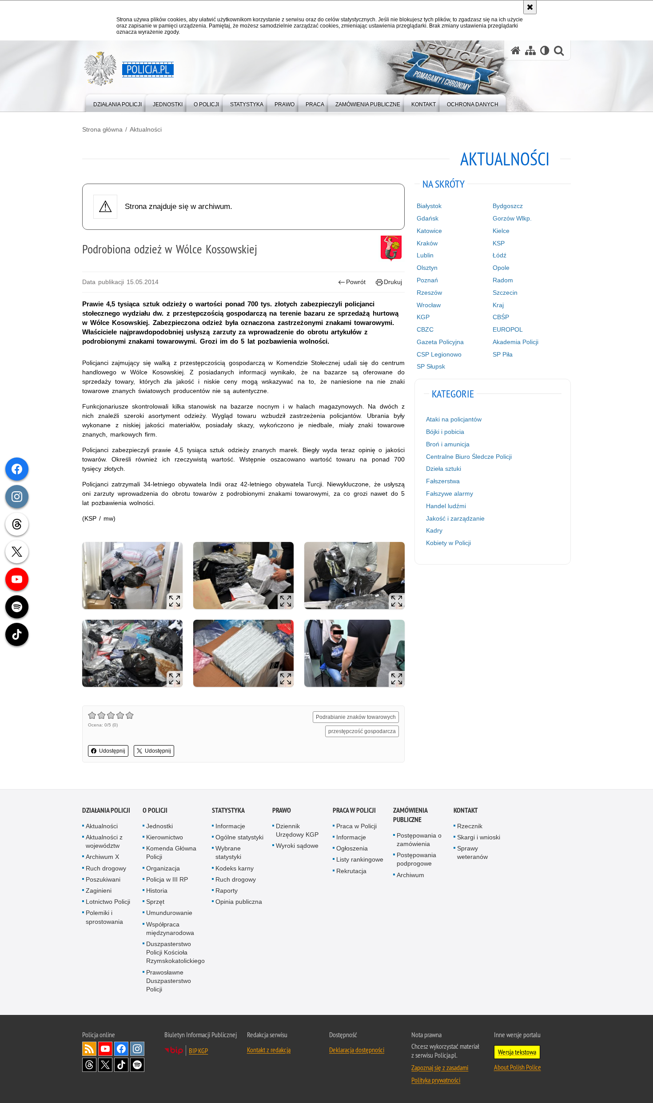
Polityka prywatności (435, 1079)
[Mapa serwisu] (530, 50)
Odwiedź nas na (105, 1049)
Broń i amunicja (448, 444)
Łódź (499, 255)
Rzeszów (429, 292)
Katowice (429, 230)
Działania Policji (106, 810)
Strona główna (102, 129)
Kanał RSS (89, 1049)
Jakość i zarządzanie (455, 518)
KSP (499, 243)
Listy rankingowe (359, 859)
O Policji (155, 810)
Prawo (281, 810)
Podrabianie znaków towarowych (356, 717)
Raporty (226, 890)
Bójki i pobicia (445, 431)
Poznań (427, 280)
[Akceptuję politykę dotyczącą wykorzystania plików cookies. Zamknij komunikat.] (530, 7)
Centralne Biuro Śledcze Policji (469, 456)
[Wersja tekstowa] (544, 50)
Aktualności (146, 129)
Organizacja (163, 868)
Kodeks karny (234, 868)
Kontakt (466, 810)
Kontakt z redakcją (269, 1049)
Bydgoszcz (508, 205)
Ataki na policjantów (454, 419)
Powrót (356, 281)
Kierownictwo (164, 837)
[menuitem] (117, 102)
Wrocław (429, 305)
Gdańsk (427, 218)
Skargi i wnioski (478, 837)
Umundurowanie (169, 912)
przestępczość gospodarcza (362, 731)
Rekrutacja (351, 870)
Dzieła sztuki (443, 468)
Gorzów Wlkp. (512, 218)
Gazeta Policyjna (440, 341)
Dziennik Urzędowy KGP (297, 830)
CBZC (425, 329)
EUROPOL (508, 329)
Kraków (427, 243)
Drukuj (393, 281)
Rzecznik (469, 826)
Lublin (425, 255)
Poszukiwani (103, 879)
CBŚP (501, 317)
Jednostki (159, 826)
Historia (156, 890)
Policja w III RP (167, 879)
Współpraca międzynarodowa (170, 928)
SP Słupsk (431, 366)
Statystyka (228, 810)
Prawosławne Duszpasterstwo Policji (168, 981)
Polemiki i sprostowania (104, 917)
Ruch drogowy (106, 868)
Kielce (501, 230)
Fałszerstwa (443, 481)
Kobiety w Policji (448, 542)
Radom (503, 280)
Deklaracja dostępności (356, 1049)
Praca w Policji (354, 810)
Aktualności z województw (104, 841)
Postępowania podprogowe (416, 859)
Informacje (230, 826)
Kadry (434, 530)
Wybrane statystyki (228, 852)
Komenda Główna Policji (171, 852)
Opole (501, 267)
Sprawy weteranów (472, 852)
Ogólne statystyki (239, 837)
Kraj (498, 305)
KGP (423, 317)
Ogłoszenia (352, 848)
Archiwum (410, 874)
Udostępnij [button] (112, 751)
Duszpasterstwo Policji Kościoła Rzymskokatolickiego (175, 952)
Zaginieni (98, 890)
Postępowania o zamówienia (419, 839)
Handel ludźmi (446, 505)
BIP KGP (198, 1050)
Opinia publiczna (238, 901)
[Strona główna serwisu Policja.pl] (516, 50)
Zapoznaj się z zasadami (439, 1067)
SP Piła (503, 354)
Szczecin (505, 292)
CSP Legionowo (439, 354)
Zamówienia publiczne (410, 815)
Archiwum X (102, 856)
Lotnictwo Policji (108, 901)
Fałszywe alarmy (449, 493)
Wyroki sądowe (297, 845)
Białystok (429, 205)
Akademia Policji (515, 341)
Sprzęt (155, 901)
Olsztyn (427, 267)
